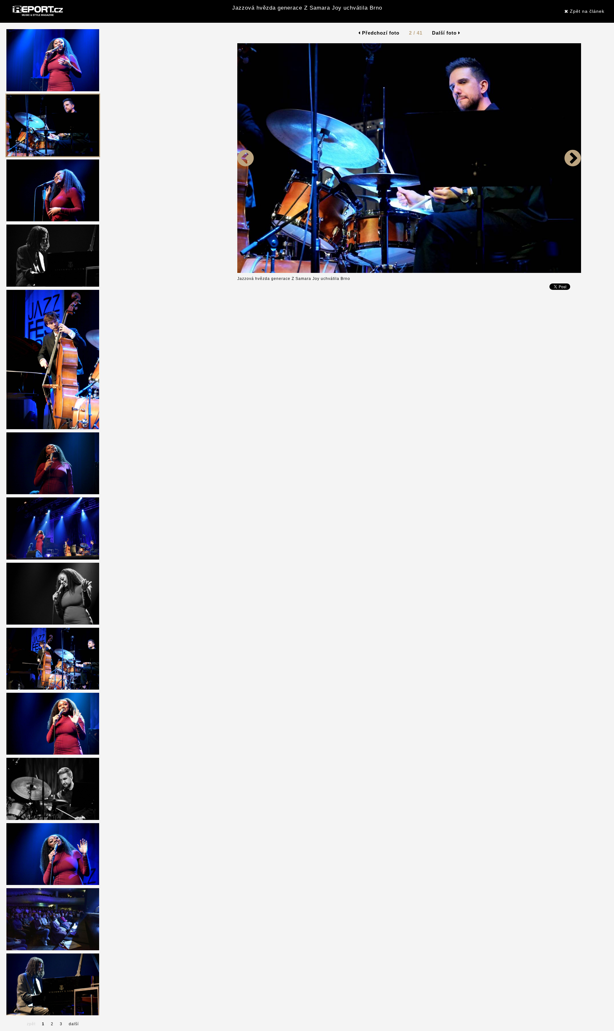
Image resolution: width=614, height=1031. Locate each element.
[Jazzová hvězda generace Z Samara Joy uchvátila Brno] (245, 271)
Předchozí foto (379, 33)
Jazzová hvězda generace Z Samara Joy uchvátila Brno (307, 8)
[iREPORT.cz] (37, 11)
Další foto (445, 33)
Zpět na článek (586, 11)
